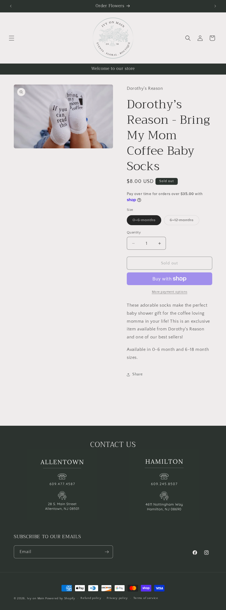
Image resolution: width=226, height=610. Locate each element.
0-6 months (147, 221)
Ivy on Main (35, 598)
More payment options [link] (169, 292)
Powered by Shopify (60, 598)
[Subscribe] (107, 551)
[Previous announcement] (11, 6)
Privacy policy (117, 598)
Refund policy (90, 598)
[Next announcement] (215, 6)
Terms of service (145, 598)
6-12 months (184, 221)
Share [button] (137, 374)
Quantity (134, 232)
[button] (12, 38)
